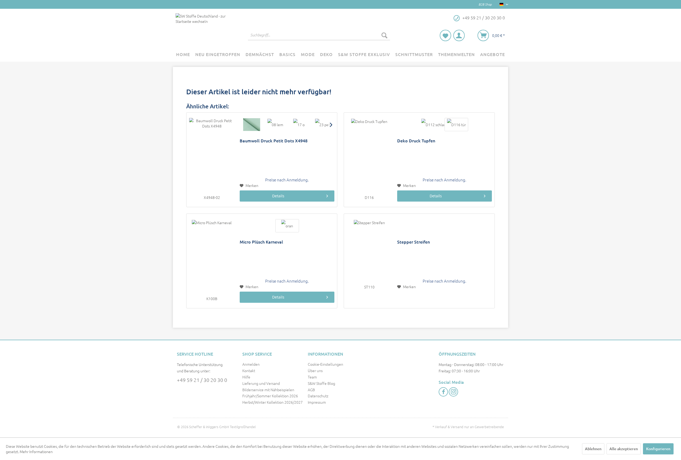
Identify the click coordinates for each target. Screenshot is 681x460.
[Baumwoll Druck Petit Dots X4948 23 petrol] (322, 124)
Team (312, 377)
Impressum (317, 402)
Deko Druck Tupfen (416, 140)
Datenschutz (318, 395)
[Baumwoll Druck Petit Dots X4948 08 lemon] (275, 124)
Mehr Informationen (36, 451)
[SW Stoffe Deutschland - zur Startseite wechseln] (202, 28)
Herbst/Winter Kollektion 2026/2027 (272, 402)
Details (278, 195)
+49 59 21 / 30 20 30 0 (202, 380)
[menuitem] (319, 35)
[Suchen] (384, 35)
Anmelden (251, 364)
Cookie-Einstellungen (325, 364)
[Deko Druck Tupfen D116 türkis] (456, 124)
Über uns (315, 370)
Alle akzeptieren (623, 448)
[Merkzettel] (445, 35)
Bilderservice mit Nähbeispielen (268, 389)
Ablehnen (593, 448)
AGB (311, 389)
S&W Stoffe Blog (321, 383)
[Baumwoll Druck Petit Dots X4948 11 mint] (251, 124)
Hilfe (246, 377)
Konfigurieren (658, 448)
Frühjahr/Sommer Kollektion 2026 (270, 395)
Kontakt (248, 370)
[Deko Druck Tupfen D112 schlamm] (433, 124)
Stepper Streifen (413, 242)
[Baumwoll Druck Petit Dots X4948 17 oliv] (299, 124)
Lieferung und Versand (261, 383)
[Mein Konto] (459, 35)
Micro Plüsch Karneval (261, 242)
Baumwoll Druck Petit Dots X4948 (274, 140)
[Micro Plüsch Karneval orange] (287, 225)
